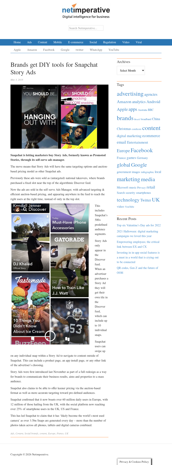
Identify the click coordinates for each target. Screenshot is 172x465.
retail (151, 187)
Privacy (141, 187)
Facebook (49, 50)
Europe (51, 433)
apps (133, 109)
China (156, 119)
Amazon (32, 50)
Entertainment (137, 142)
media (148, 179)
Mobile (57, 42)
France (60, 433)
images (136, 172)
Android (153, 101)
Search (121, 193)
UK (66, 433)
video (120, 206)
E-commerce (75, 42)
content (43, 433)
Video (125, 42)
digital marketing (129, 135)
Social (93, 42)
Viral (139, 42)
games (131, 157)
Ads (29, 42)
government (124, 172)
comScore (136, 129)
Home (17, 42)
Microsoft (122, 187)
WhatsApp (96, 50)
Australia (142, 109)
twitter (79, 50)
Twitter (145, 200)
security (130, 193)
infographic (147, 172)
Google (65, 50)
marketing (128, 179)
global (123, 164)
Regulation (109, 42)
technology (128, 199)
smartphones (143, 193)
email (121, 142)
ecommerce (151, 135)
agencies (150, 94)
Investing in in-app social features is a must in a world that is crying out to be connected (138, 257)
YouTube (113, 50)
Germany (142, 158)
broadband (146, 119)
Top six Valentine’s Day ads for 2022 (139, 225)
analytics (139, 101)
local (158, 171)
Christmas (124, 128)
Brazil (137, 119)
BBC (151, 110)
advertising (130, 93)
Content (42, 42)
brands (34, 433)
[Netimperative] (86, 9)
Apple (17, 50)
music (132, 187)
